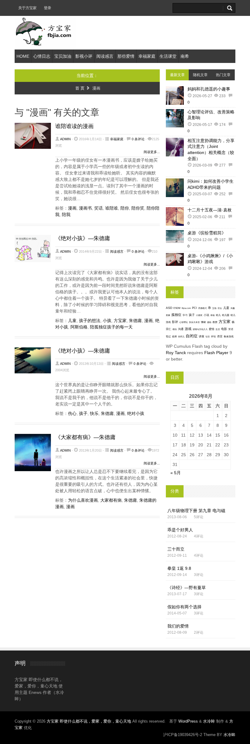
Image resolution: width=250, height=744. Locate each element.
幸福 (212, 315)
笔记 (168, 336)
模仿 (175, 329)
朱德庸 (135, 320)
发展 (168, 315)
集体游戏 (229, 336)
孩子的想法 (89, 320)
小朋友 (199, 315)
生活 (218, 329)
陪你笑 (137, 208)
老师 (174, 336)
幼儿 (218, 315)
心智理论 (183, 322)
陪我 (66, 214)
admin (65, 139)
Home (22, 56)
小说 (206, 315)
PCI (194, 308)
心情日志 (41, 56)
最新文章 (177, 75)
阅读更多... (152, 152)
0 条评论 (138, 139)
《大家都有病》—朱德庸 (85, 437)
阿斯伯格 (79, 326)
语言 (220, 336)
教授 (214, 322)
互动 (214, 308)
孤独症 (176, 315)
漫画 (72, 208)
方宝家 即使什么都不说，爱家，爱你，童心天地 (89, 721)
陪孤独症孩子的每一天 (111, 326)
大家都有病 (111, 500)
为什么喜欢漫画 (83, 500)
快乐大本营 (194, 322)
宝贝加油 (62, 56)
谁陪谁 (111, 208)
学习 (185, 315)
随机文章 (200, 75)
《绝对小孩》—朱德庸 (82, 238)
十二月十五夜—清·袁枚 (210, 209)
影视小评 (83, 56)
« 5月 (175, 472)
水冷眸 (209, 721)
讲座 (201, 336)
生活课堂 (168, 56)
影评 (175, 322)
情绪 (203, 322)
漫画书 (85, 208)
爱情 (211, 329)
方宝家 (120, 320)
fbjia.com (186, 308)
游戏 (188, 329)
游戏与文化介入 (200, 329)
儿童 (72, 320)
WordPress (188, 721)
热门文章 (223, 75)
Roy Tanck (176, 352)
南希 (184, 56)
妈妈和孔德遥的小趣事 (209, 88)
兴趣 (232, 308)
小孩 (107, 320)
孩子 (83, 413)
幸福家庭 (146, 56)
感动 (209, 322)
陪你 (124, 208)
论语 (207, 336)
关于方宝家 (27, 8)
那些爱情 (125, 56)
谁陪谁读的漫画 (74, 126)
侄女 (220, 308)
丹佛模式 (202, 308)
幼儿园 (225, 315)
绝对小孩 (135, 413)
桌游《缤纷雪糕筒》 (207, 232)
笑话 (98, 208)
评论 (213, 336)
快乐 (94, 413)
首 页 (79, 88)
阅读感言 (104, 56)
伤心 (72, 413)
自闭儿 (181, 336)
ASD (169, 308)
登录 (47, 8)
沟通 (181, 329)
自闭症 (192, 336)
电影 (224, 329)
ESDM (176, 308)
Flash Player (216, 352)
